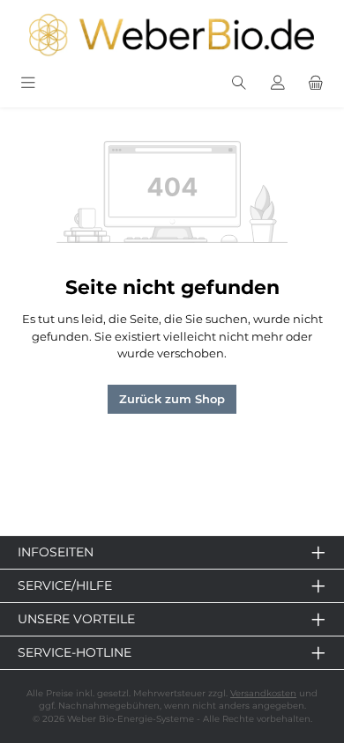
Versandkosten (263, 693)
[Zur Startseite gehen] (172, 35)
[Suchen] (239, 84)
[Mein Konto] (277, 84)
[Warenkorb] (315, 84)
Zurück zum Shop (172, 399)
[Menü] (28, 84)
